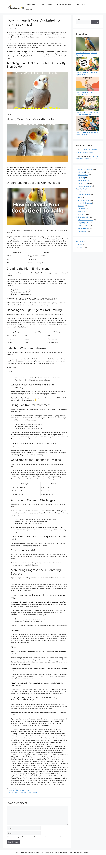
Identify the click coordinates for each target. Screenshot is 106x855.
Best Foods (81, 192)
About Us (29, 9)
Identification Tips (83, 180)
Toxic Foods (82, 211)
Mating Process (83, 183)
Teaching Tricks (83, 228)
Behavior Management (85, 220)
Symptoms (81, 208)
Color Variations (83, 175)
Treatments (81, 214)
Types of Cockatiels (84, 186)
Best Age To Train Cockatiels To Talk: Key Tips (21, 790)
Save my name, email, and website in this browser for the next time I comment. (34, 837)
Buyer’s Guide (81, 4)
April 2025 (79, 247)
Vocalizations (82, 231)
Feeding (80, 197)
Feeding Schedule (84, 200)
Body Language (83, 223)
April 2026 (79, 241)
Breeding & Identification (64, 4)
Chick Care (81, 172)
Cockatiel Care (30, 4)
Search (78, 19)
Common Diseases (84, 194)
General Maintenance (85, 203)
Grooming (81, 206)
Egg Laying (81, 178)
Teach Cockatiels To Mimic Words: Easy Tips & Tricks (23, 792)
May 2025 (79, 244)
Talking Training (13, 788)
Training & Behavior (46, 4)
